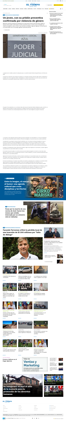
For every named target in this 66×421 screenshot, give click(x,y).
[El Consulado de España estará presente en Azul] (41, 287)
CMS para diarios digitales (59, 418)
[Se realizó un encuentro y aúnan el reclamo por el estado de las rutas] (25, 287)
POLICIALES (21, 8)
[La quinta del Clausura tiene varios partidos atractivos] (10, 343)
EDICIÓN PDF (52, 8)
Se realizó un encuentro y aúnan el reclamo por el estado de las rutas (24, 295)
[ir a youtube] (36, 418)
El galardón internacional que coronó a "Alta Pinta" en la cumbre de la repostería (56, 32)
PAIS (43, 8)
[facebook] (57, 1)
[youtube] (60, 1)
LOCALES (9, 8)
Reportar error (53, 408)
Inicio (4, 405)
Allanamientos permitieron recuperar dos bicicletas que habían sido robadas (53, 364)
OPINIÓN (25, 8)
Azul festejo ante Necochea (50, 383)
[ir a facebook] (32, 418)
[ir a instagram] (38, 418)
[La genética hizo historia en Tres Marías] (10, 270)
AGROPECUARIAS (30, 8)
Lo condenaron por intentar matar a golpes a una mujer (56, 23)
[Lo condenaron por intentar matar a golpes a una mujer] (41, 270)
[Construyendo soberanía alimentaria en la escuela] (25, 305)
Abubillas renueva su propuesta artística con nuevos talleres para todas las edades (50, 256)
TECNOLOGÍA (46, 8)
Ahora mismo (5, 8)
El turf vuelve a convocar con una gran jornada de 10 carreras (40, 332)
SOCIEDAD (13, 8)
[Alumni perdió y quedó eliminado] (25, 343)
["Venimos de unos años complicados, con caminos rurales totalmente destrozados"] (10, 325)
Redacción (52, 405)
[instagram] (62, 1)
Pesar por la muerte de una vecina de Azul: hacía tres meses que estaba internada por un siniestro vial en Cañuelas (56, 15)
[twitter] (59, 1)
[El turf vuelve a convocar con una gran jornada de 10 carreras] (41, 325)
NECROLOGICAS (5, 411)
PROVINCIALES (39, 8)
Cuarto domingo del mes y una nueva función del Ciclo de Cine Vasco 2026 (53, 359)
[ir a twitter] (34, 418)
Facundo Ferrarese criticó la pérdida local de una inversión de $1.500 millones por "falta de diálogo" (56, 28)
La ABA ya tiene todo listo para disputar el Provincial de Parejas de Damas (54, 369)
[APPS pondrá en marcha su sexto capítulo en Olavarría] (25, 325)
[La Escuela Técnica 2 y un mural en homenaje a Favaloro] (41, 305)
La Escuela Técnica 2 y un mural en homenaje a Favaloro (40, 314)
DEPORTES (17, 8)
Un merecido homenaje (48, 261)
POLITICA (34, 8)
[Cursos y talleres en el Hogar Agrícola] (35, 364)
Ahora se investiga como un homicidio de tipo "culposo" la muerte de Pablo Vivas (55, 19)
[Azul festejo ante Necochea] (53, 379)
